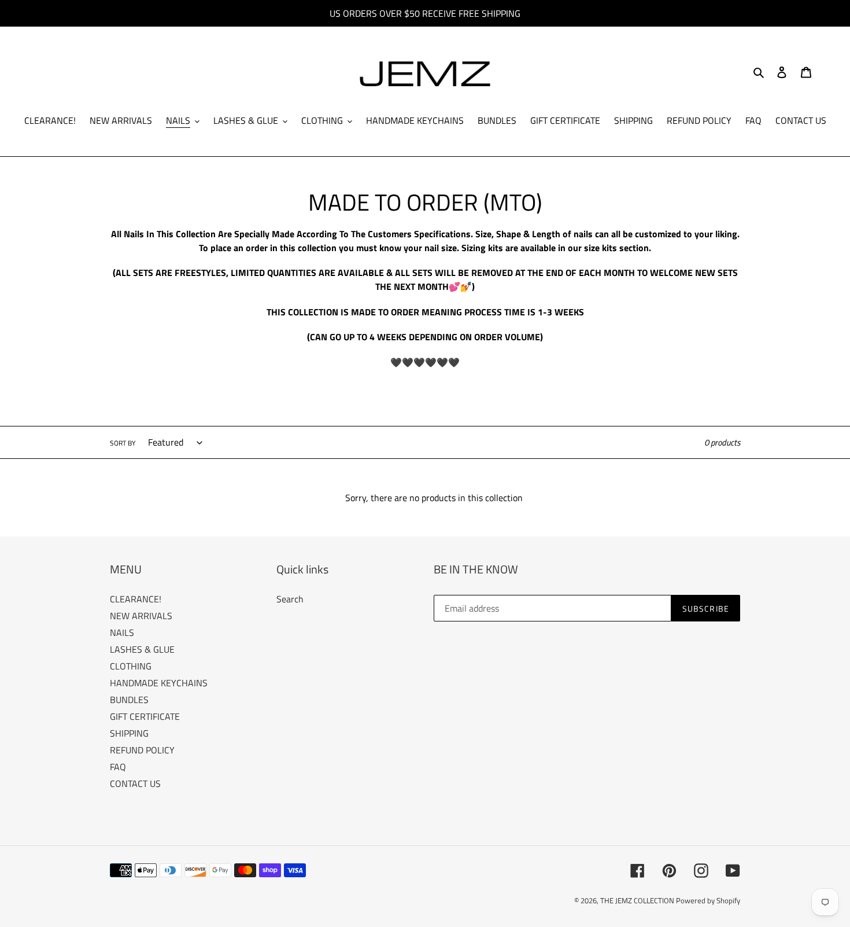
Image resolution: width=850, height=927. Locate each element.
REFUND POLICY (142, 750)
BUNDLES (129, 700)
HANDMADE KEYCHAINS (159, 683)
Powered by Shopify (708, 900)
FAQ (118, 767)
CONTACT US (135, 783)
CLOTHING (130, 666)
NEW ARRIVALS (141, 616)
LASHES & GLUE (142, 649)
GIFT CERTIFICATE (145, 716)
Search (290, 599)
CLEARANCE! (135, 599)
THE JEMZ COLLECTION (638, 900)
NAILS (122, 632)
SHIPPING (129, 733)
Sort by (122, 443)
